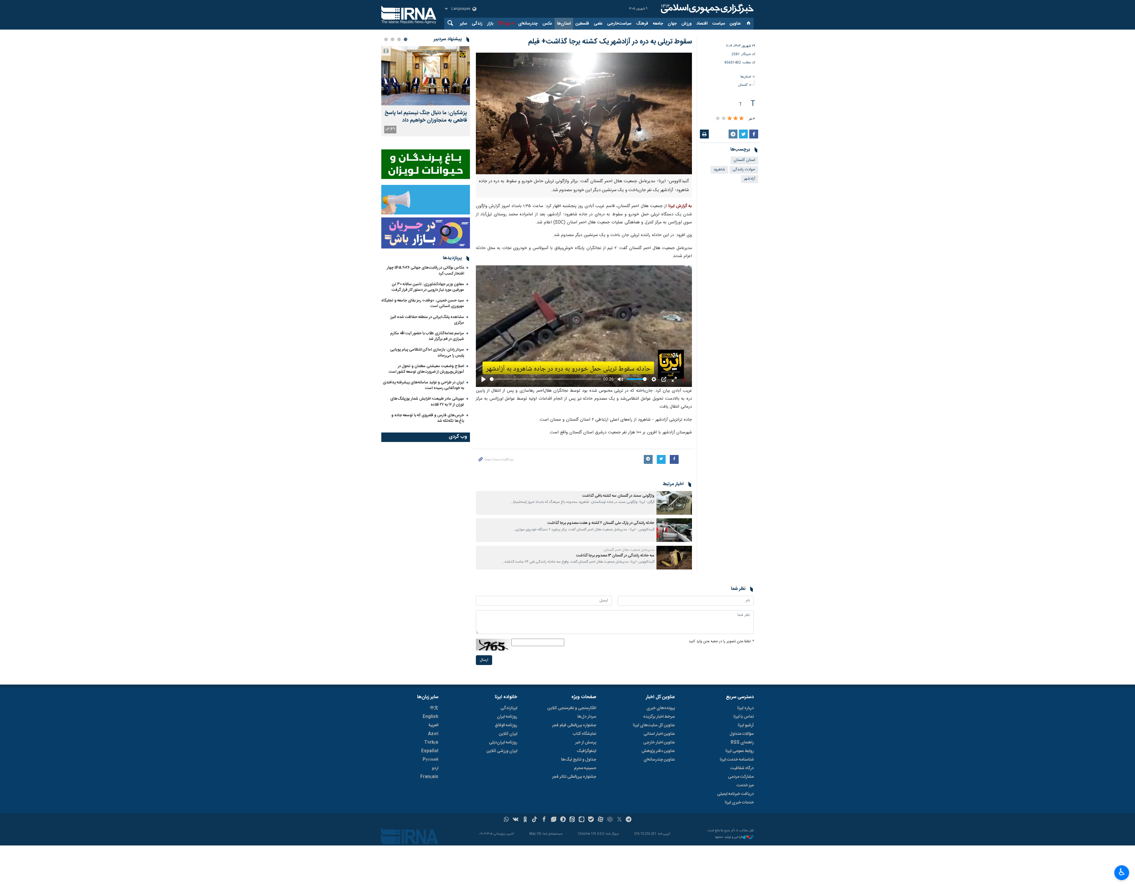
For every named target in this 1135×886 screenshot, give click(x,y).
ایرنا (706, 9)
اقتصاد (702, 23)
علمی (598, 23)
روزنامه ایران (507, 716)
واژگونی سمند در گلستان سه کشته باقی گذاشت (618, 496)
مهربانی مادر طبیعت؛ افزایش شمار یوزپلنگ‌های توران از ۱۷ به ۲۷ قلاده (427, 402)
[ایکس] (619, 820)
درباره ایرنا (745, 708)
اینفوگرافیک (586, 751)
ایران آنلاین (508, 733)
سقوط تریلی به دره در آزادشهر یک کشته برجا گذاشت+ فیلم (610, 42)
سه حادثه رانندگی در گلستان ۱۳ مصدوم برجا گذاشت (615, 556)
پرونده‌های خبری (660, 708)
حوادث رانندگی (743, 170)
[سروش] (563, 820)
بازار (490, 23)
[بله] (591, 820)
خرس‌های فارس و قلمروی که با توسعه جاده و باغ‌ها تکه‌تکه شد (427, 418)
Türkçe (431, 742)
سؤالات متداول (741, 733)
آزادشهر (749, 179)
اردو (435, 768)
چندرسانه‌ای (528, 23)
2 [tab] (399, 39)
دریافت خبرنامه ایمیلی (735, 794)
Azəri (433, 733)
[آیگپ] (582, 820)
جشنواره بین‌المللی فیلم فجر (574, 725)
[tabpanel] (425, 91)
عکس (547, 23)
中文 (434, 708)
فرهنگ (642, 23)
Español (429, 751)
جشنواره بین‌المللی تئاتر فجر (574, 776)
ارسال (484, 660)
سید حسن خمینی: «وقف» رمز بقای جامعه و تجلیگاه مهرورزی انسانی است (422, 303)
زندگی (477, 23)
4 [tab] (386, 39)
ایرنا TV (503, 23)
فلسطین (582, 23)
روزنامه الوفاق (506, 725)
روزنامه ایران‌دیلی (503, 742)
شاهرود (719, 170)
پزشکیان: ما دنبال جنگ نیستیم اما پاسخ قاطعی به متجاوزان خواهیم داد (426, 117)
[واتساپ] (506, 820)
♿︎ (1122, 872)
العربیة (433, 725)
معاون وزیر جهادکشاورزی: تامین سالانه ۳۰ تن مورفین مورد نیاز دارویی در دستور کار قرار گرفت (428, 287)
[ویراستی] (553, 820)
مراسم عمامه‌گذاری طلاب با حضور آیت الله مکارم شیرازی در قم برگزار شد (427, 336)
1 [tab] (405, 39)
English (430, 716)
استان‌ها (564, 23)
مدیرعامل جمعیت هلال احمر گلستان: (628, 550)
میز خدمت (745, 785)
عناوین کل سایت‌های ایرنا (654, 725)
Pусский (430, 759)
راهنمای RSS (742, 742)
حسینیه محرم (585, 768)
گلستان (743, 85)
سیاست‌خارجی (619, 23)
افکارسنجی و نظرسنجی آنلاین (571, 708)
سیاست (718, 23)
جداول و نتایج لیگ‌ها (578, 759)
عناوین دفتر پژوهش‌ (658, 751)
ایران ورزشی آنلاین (502, 751)
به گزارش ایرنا (680, 206)
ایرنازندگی (508, 708)
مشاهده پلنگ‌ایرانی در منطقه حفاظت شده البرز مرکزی (427, 320)
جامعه (658, 23)
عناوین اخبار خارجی (659, 742)
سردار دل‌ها (586, 716)
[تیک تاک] (535, 820)
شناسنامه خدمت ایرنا (737, 759)
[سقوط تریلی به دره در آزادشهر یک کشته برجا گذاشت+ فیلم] (584, 113)
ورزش (686, 23)
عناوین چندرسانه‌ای (659, 759)
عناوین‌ (735, 23)
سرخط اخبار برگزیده (659, 716)
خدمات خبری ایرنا (739, 802)
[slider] (545, 379)
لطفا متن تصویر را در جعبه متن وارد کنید (721, 641)
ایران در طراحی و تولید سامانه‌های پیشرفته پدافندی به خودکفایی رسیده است (423, 385)
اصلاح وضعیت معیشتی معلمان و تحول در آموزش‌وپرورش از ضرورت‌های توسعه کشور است (426, 369)
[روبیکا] (610, 820)
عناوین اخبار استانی (659, 733)
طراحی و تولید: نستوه (729, 837)
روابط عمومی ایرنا (739, 751)
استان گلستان (744, 160)
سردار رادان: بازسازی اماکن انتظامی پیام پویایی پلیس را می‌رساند (427, 352)
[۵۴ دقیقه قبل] (425, 75)
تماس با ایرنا (743, 716)
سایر (463, 23)
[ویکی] (516, 820)
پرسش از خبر (585, 742)
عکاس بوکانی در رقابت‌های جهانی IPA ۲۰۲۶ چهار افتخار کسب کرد (425, 270)
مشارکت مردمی (741, 776)
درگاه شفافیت (742, 768)
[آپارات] (600, 820)
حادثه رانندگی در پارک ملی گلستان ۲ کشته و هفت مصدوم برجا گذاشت (600, 523)
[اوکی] (525, 820)
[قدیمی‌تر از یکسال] (674, 503)
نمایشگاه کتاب (584, 733)
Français (429, 776)
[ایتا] (572, 820)
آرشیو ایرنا (746, 725)
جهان (672, 23)
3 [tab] (392, 39)
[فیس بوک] (544, 820)
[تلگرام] (629, 820)
